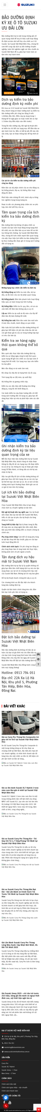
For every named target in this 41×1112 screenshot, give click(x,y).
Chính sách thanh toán (10, 1091)
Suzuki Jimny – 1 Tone (9, 1070)
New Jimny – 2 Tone (9, 1073)
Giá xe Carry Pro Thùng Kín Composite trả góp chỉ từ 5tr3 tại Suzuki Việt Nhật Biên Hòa (20, 739)
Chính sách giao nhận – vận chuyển (14, 1087)
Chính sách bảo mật (9, 1084)
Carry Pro (5, 1063)
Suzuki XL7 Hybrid (8, 1067)
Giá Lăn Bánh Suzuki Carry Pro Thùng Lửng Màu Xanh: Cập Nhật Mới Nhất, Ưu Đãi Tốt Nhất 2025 (20, 945)
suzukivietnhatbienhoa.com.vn (17, 1110)
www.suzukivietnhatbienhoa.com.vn (16, 1052)
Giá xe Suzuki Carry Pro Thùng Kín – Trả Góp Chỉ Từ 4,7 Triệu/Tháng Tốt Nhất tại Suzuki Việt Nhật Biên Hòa (20, 841)
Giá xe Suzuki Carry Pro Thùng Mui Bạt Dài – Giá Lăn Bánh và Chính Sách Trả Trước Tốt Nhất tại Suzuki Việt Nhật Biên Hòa (20, 893)
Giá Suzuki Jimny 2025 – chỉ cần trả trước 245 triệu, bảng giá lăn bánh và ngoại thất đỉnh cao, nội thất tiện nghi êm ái (20, 995)
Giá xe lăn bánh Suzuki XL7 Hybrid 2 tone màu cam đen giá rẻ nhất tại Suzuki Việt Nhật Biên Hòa (20, 790)
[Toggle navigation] (5, 5)
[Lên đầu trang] (39, 1110)
